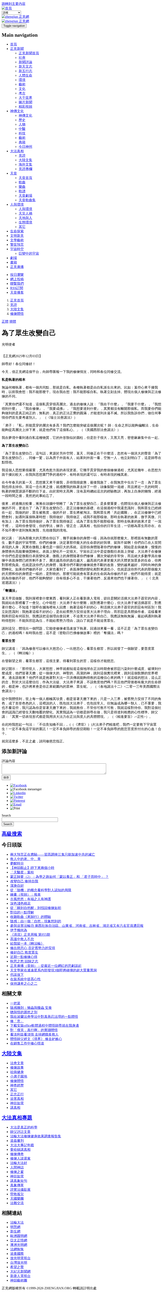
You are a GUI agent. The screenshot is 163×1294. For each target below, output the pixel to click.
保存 (6, 777)
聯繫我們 (17, 283)
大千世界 (25, 97)
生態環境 (25, 222)
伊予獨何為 (18, 930)
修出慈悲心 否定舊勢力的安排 (32, 948)
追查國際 (17, 1253)
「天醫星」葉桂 (22, 872)
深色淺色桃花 (20, 903)
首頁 (13, 44)
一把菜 (15, 1003)
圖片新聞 (25, 102)
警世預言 (17, 244)
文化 (22, 89)
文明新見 (17, 235)
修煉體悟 (17, 313)
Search (6, 815)
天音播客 (17, 292)
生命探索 (17, 231)
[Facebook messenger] (26, 789)
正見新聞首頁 (29, 53)
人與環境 (17, 204)
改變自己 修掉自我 (24, 881)
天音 (13, 173)
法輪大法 (17, 1222)
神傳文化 (17, 111)
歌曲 (22, 182)
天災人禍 (25, 213)
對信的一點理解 (22, 912)
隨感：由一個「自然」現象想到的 (35, 921)
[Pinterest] (17, 800)
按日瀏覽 (17, 274)
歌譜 (22, 191)
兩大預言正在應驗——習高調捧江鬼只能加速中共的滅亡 (52, 854)
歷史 (22, 120)
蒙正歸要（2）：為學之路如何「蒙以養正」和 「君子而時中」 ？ (59, 876)
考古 (22, 93)
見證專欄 (25, 169)
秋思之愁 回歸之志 (24, 961)
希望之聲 (17, 1267)
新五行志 (25, 71)
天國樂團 (17, 1198)
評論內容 (8, 761)
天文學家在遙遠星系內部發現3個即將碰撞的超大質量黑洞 (53, 970)
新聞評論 (25, 62)
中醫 (22, 129)
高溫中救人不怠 (22, 939)
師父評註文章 (20, 1132)
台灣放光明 (18, 1262)
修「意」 (17, 1021)
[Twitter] (16, 797)
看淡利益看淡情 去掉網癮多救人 (34, 1034)
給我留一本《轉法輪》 (27, 943)
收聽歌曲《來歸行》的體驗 (30, 917)
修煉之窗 (17, 1172)
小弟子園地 (18, 1076)
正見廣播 (17, 267)
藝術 (22, 84)
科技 (22, 133)
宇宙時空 (17, 249)
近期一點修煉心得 (23, 957)
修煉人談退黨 (20, 1158)
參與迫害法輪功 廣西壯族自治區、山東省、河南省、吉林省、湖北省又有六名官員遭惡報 (76, 925)
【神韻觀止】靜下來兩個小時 (32, 868)
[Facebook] (18, 785)
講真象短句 (18, 1180)
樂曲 (22, 186)
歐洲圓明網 (18, 1236)
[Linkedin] (18, 793)
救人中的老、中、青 (25, 859)
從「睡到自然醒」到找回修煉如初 (35, 908)
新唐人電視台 (20, 1276)
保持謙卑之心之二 (23, 983)
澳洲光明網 (18, 1245)
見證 (22, 155)
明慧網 (15, 1227)
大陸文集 (25, 160)
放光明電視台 (20, 1258)
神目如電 (17, 1103)
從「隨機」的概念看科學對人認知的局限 (40, 890)
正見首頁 (17, 300)
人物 (22, 124)
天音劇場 (25, 195)
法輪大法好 (18, 1163)
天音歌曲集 (27, 200)
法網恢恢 (17, 1249)
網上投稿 (17, 279)
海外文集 (25, 164)
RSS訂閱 (16, 288)
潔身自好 (17, 885)
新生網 (15, 1231)
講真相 (15, 1107)
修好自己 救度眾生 (24, 952)
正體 (5, 321)
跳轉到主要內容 (13, 4)
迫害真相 (17, 1098)
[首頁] (7, 8)
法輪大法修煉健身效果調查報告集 (35, 1136)
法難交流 (17, 1203)
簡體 (12, 321)
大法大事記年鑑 (22, 1145)
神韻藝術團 (18, 1280)
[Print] (15, 808)
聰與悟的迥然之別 (23, 1012)
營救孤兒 (17, 1194)
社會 (22, 57)
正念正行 (17, 1094)
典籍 (22, 142)
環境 (22, 80)
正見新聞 (17, 48)
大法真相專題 (17, 1117)
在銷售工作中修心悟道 (27, 1043)
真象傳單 (17, 1185)
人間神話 (17, 1167)
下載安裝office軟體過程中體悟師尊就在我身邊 (44, 1025)
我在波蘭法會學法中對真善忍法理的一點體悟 (44, 1016)
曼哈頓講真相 (20, 1149)
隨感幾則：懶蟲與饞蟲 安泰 (31, 1008)
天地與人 (25, 218)
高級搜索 (12, 834)
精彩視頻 (25, 106)
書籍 (13, 262)
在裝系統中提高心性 (25, 979)
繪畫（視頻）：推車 (25, 894)
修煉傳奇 (17, 1154)
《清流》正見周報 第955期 (30, 934)
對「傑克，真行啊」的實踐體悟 (34, 1030)
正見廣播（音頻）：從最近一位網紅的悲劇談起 (46, 966)
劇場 (13, 258)
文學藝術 (17, 240)
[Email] (15, 804)
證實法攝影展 (20, 1189)
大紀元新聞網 (20, 1271)
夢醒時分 (17, 863)
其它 (22, 227)
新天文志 (25, 66)
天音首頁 (25, 178)
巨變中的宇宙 (29, 253)
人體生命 (25, 75)
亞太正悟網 (18, 1240)
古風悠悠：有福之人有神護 (30, 899)
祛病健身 (17, 1072)
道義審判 (17, 1140)
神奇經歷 (17, 1085)
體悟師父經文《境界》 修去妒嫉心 (36, 1039)
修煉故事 (17, 1067)
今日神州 (25, 146)
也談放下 (17, 974)
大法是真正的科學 (23, 1127)
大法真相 (17, 151)
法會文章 (17, 1063)
